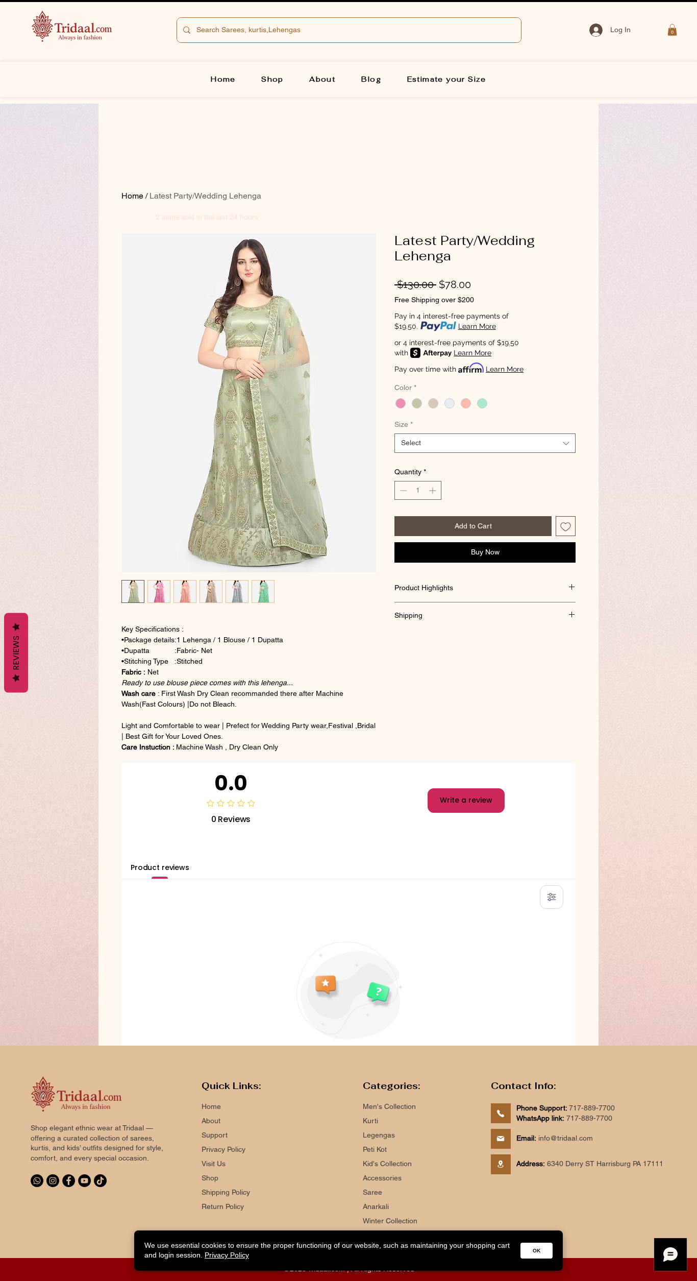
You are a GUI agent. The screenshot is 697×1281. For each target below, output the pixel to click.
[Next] (501, 1113)
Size (403, 424)
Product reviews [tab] (160, 867)
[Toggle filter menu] (551, 897)
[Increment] (433, 490)
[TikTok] (100, 1180)
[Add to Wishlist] (566, 526)
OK (536, 1250)
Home (132, 196)
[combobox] (485, 443)
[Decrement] (402, 490)
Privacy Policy (227, 1255)
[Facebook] (68, 1180)
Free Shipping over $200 (434, 300)
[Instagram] (52, 1180)
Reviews (16, 652)
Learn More (477, 326)
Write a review (466, 800)
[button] (672, 30)
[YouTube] (84, 1180)
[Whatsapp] (37, 1180)
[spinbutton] (418, 490)
